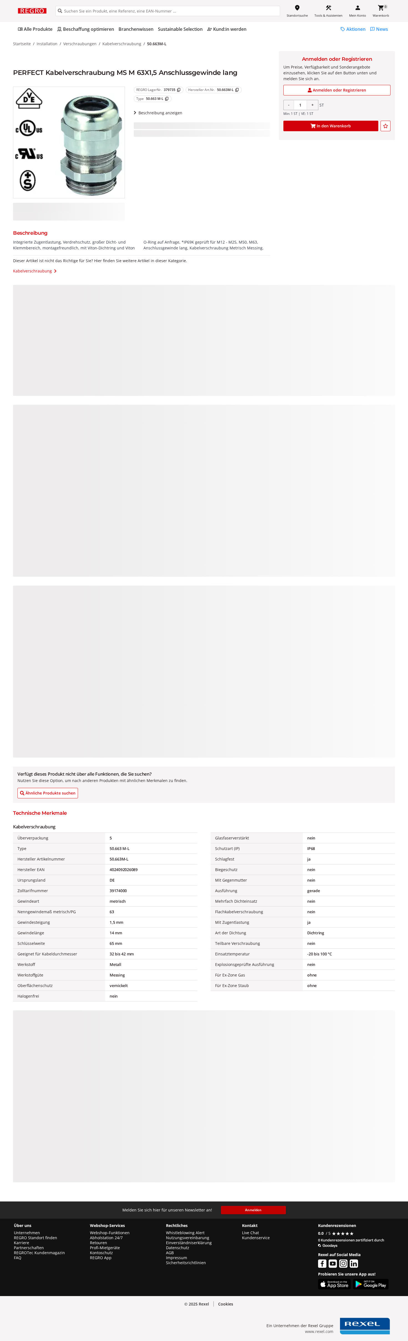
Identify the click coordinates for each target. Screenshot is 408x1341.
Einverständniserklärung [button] (189, 1242)
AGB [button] (170, 1252)
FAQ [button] (17, 1257)
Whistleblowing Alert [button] (185, 1232)
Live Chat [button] (250, 1232)
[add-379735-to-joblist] (386, 126)
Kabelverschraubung (121, 43)
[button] (226, 1304)
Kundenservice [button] (256, 1237)
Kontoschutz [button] (101, 1252)
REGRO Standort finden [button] (35, 1237)
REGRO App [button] (101, 1257)
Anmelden (253, 1210)
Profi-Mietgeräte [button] (105, 1247)
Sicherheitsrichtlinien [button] (186, 1262)
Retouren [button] (98, 1242)
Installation (47, 43)
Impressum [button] (176, 1257)
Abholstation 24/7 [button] (106, 1237)
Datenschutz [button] (177, 1247)
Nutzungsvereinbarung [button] (187, 1237)
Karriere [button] (21, 1242)
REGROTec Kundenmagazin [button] (39, 1252)
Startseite (22, 43)
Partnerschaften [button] (29, 1247)
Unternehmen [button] (27, 1232)
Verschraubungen (80, 43)
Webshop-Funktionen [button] (110, 1232)
